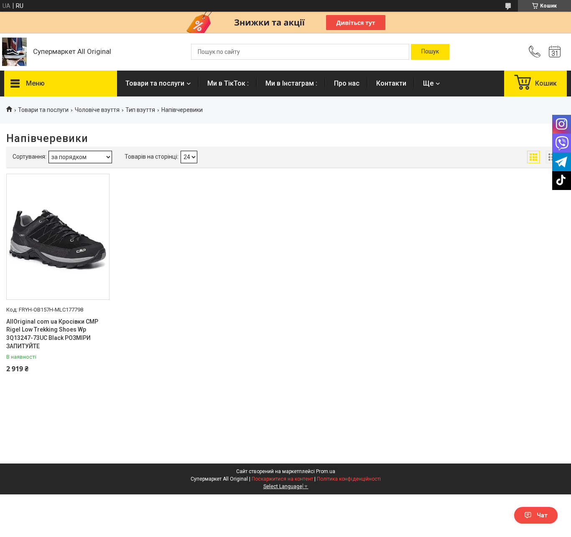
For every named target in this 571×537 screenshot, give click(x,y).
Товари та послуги (154, 83)
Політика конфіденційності (349, 479)
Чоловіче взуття (97, 109)
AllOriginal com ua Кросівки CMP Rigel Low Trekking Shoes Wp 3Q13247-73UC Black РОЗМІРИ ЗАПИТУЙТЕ (52, 334)
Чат (542, 515)
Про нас (346, 83)
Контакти (391, 83)
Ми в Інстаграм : (291, 83)
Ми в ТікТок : (228, 83)
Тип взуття (140, 109)
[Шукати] (430, 52)
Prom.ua (325, 471)
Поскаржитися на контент (282, 479)
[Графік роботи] (555, 51)
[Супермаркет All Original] (14, 52)
